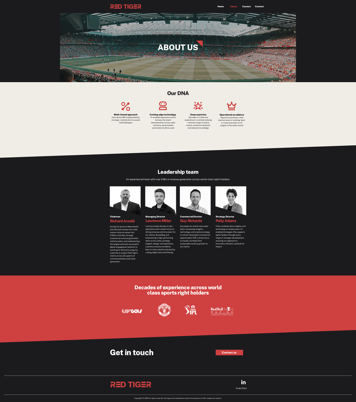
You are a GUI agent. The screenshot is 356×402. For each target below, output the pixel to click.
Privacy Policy (241, 388)
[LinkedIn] (243, 382)
